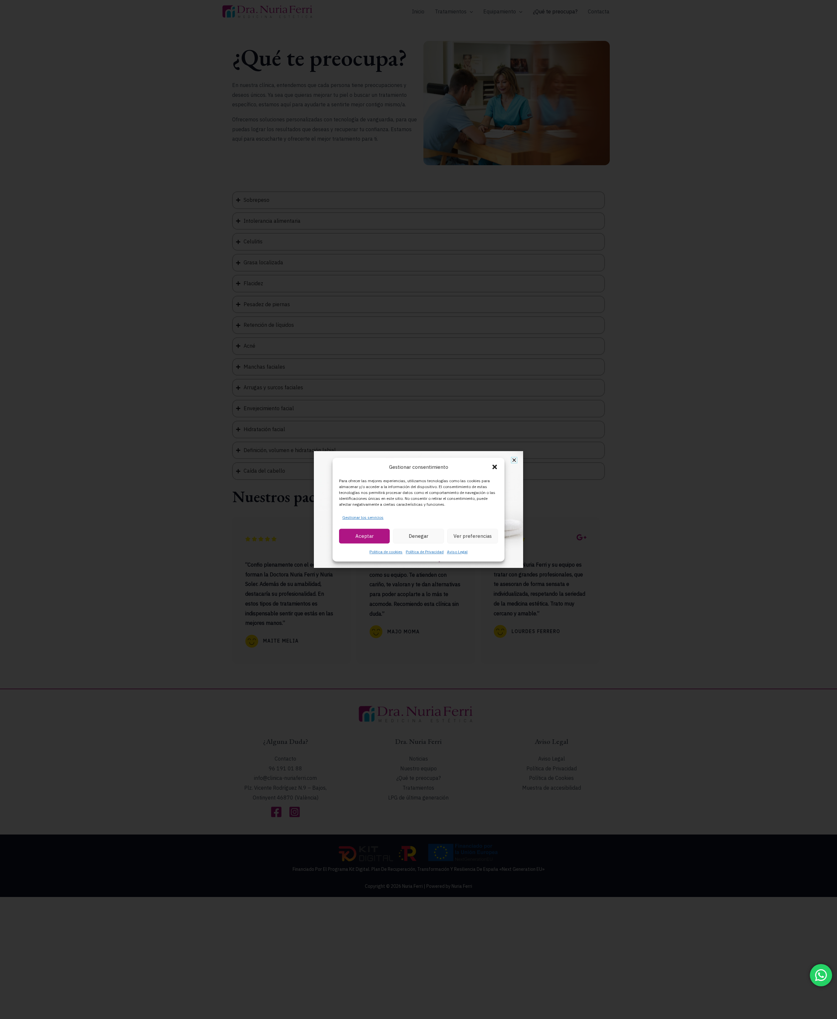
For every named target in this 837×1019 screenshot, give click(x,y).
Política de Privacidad (425, 551)
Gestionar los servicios (363, 517)
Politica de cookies (385, 551)
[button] (494, 467)
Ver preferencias (472, 536)
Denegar (418, 536)
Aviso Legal (457, 551)
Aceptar (364, 536)
